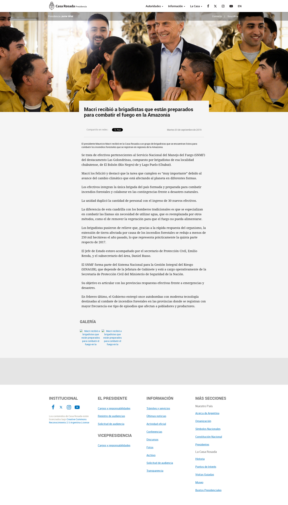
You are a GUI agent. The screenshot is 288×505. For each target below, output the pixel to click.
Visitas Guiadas (204, 474)
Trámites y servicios (158, 408)
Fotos (149, 447)
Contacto (217, 16)
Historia (200, 459)
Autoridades (154, 6)
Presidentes (202, 444)
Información (176, 6)
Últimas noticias (156, 416)
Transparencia (154, 471)
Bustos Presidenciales (208, 490)
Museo (199, 482)
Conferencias (154, 432)
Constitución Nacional (208, 437)
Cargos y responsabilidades (114, 408)
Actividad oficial (156, 424)
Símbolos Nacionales (207, 429)
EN (240, 6)
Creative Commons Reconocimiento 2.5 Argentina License (69, 421)
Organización (203, 421)
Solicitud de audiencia (111, 424)
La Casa (195, 6)
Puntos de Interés (205, 467)
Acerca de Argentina (207, 413)
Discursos (152, 439)
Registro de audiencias (111, 416)
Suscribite (233, 16)
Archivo (151, 455)
